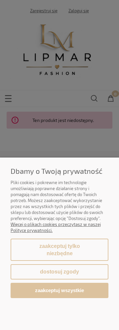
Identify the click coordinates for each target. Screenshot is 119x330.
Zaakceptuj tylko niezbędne (59, 249)
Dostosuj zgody (59, 272)
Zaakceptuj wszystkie (59, 290)
